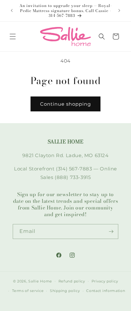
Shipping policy (65, 290)
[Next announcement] (119, 10)
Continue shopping (65, 104)
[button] (13, 36)
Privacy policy (105, 281)
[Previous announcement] (12, 10)
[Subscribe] (111, 231)
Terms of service (28, 290)
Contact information (105, 290)
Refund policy (72, 281)
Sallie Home (40, 281)
